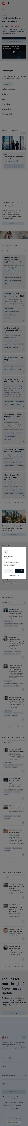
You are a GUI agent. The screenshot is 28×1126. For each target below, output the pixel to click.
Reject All (9, 571)
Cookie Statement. (10, 565)
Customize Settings (14, 575)
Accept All (19, 571)
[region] (14, 563)
